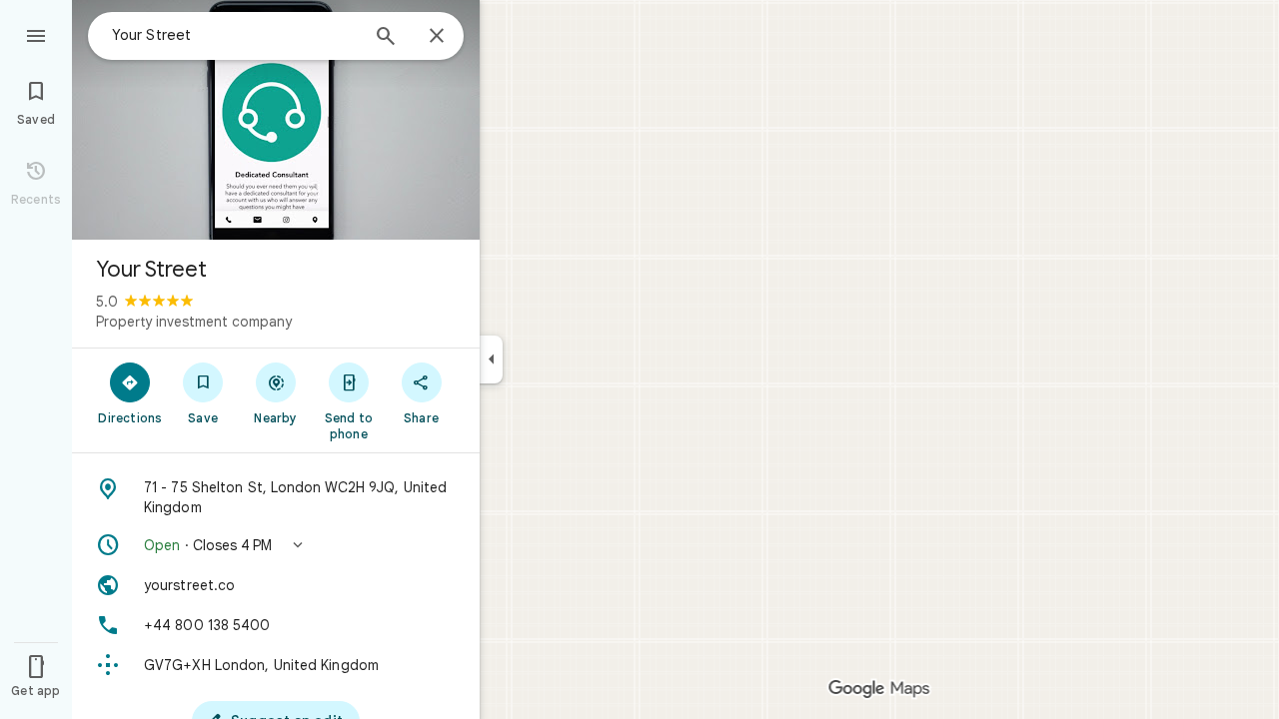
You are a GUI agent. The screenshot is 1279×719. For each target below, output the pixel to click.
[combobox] (235, 35)
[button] (276, 545)
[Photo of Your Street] (276, 120)
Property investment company (194, 322)
